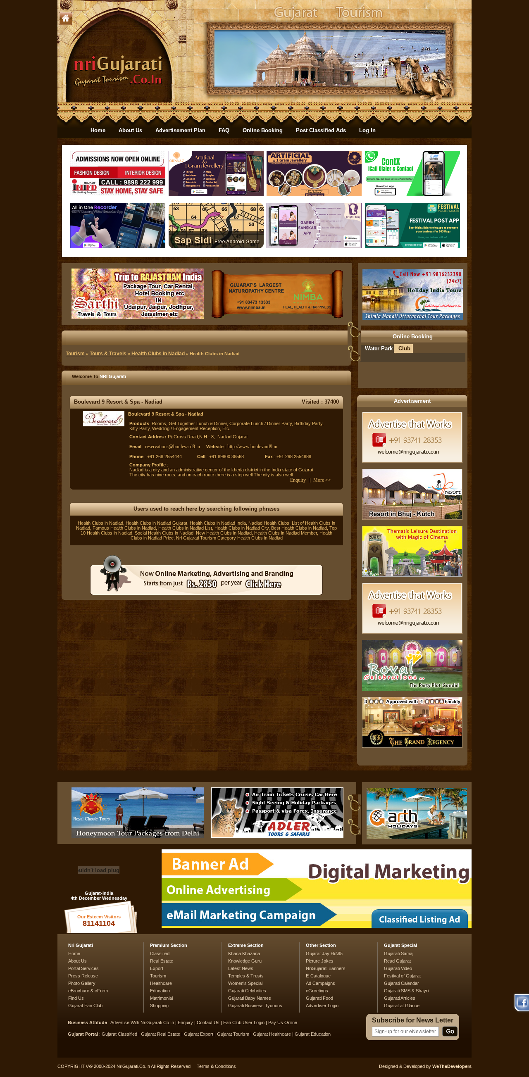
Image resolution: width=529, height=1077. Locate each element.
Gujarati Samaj (398, 953)
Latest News (240, 968)
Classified (159, 953)
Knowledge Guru (245, 960)
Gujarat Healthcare (272, 1034)
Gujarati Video (398, 968)
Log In (367, 130)
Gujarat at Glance (401, 1005)
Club (404, 348)
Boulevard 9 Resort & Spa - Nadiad (118, 402)
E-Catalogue (318, 975)
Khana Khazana (244, 953)
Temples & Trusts (246, 975)
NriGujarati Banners (326, 968)
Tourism (75, 354)
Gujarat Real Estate (160, 1034)
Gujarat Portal (83, 1034)
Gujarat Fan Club (85, 1005)
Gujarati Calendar (401, 983)
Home (98, 130)
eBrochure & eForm (88, 990)
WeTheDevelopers (452, 1066)
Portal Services (83, 968)
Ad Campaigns (320, 983)
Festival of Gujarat (402, 975)
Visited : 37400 (320, 402)
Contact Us (208, 1022)
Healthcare (161, 983)
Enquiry (298, 480)
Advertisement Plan (180, 130)
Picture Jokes (320, 960)
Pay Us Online (282, 1022)
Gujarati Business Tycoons (255, 1005)
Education (160, 990)
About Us (130, 130)
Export (156, 968)
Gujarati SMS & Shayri (406, 990)
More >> (322, 480)
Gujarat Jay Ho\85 (324, 953)
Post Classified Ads (321, 130)
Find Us (76, 998)
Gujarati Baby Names (249, 998)
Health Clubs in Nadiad (157, 354)
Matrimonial (161, 998)
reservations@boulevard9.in (172, 446)
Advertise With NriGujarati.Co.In (142, 1022)
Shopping (159, 1005)
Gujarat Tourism (233, 1034)
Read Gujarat (397, 960)
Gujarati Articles (399, 998)
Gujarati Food (319, 998)
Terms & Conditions (216, 1066)
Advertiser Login (322, 1005)
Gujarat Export (198, 1034)
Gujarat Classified (119, 1034)
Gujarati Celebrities (247, 990)
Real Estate (161, 960)
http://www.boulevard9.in (252, 446)
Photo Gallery (81, 983)
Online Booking (263, 130)
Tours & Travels (108, 354)
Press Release (83, 975)
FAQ (224, 130)
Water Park (379, 348)
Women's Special (245, 983)
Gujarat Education (313, 1034)
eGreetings (317, 990)
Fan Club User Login (243, 1022)
